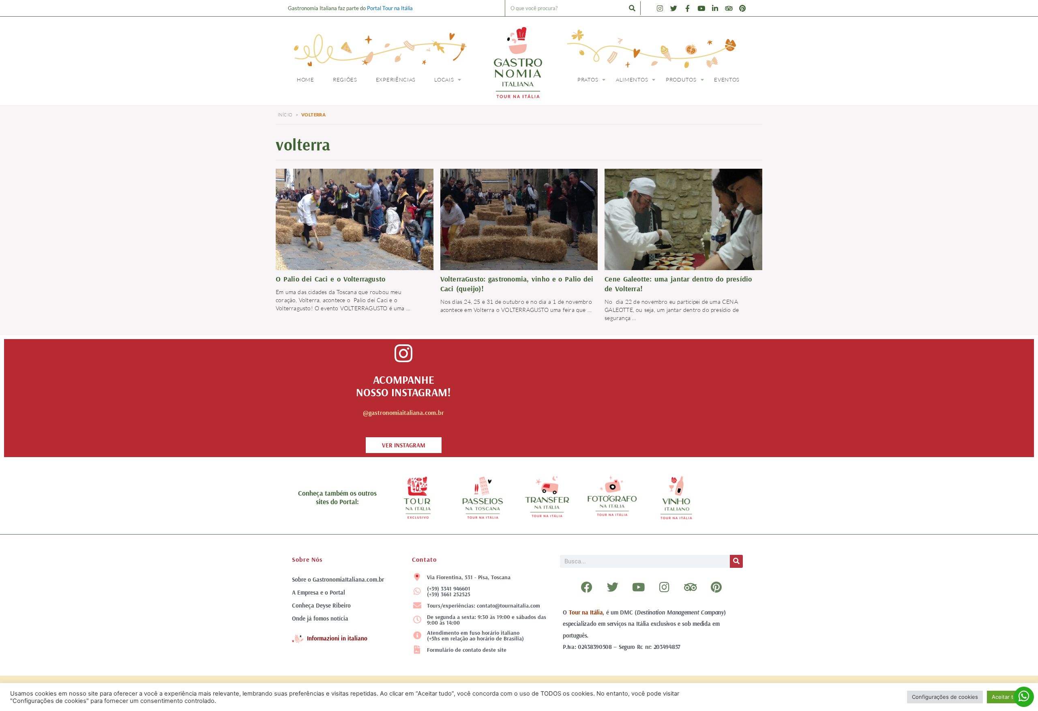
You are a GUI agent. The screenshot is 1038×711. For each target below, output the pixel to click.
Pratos (587, 79)
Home (305, 79)
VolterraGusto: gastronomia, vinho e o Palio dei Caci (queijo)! (517, 283)
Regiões (345, 79)
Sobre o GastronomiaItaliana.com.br (338, 579)
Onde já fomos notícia (320, 618)
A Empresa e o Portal (318, 592)
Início (285, 115)
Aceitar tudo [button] (1007, 697)
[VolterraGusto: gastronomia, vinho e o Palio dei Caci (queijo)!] (519, 218)
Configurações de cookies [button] (945, 697)
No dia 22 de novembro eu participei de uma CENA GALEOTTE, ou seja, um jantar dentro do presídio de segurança (672, 309)
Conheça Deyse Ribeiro (321, 605)
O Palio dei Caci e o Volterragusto (330, 279)
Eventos (727, 79)
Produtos (681, 79)
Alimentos (632, 79)
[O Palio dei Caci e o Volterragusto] (354, 218)
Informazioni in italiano (337, 638)
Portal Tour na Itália (390, 8)
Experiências (396, 79)
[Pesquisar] (632, 8)
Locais (444, 79)
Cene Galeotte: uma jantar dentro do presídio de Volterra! (678, 283)
